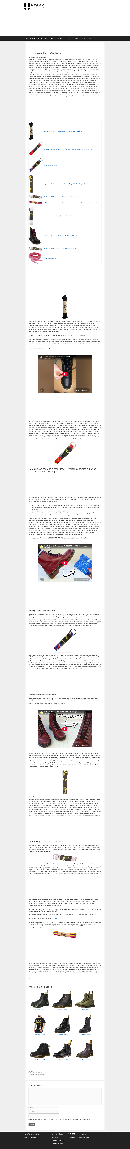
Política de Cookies (57, 1143)
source (57, 918)
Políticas (91, 38)
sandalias (83, 38)
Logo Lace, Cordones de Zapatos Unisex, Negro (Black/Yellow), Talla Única (66, 184)
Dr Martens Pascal (85, 1009)
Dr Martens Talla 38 (62, 1059)
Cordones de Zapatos (50, 165)
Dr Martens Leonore (39, 1009)
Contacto (72, 1137)
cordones (32, 1072)
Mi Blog (40, 38)
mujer (46, 38)
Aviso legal (55, 1137)
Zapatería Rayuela (30, 38)
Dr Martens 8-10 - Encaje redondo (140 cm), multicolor (60, 249)
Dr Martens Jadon (85, 1034)
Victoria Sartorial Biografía (30, 1137)
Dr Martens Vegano (62, 1009)
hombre (53, 38)
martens (32, 1071)
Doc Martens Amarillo (85, 1059)
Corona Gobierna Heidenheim (37, 1074)
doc (37, 1072)
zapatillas (67, 38)
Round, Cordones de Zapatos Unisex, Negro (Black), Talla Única (63, 131)
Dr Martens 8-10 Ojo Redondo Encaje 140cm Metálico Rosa (62, 197)
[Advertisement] (65, 24)
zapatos (60, 38)
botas (76, 38)
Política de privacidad (58, 1140)
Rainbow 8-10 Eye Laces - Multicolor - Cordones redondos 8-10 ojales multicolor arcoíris (70, 203)
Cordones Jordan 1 (35, 1076)
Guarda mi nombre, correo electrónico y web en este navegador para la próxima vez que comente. (60, 1119)
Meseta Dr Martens (40, 1034)
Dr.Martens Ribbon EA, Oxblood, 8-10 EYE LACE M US (60, 236)
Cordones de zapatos (50, 258)
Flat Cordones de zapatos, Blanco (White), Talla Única (60, 216)
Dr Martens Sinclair (62, 1034)
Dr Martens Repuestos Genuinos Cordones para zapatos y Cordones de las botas (68, 149)
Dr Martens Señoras (39, 1059)
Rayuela (37, 5)
